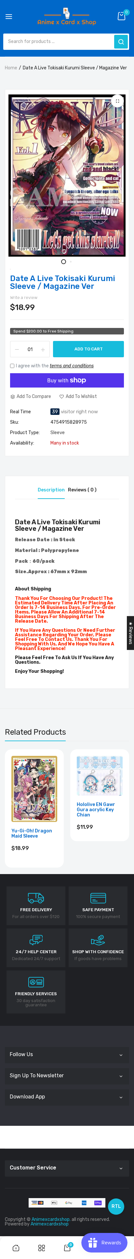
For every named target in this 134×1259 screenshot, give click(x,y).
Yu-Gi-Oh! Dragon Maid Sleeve (31, 833)
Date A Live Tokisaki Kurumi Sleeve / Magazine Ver (62, 282)
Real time (20, 412)
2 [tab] (70, 261)
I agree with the (55, 366)
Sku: (14, 422)
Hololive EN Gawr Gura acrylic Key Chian (96, 810)
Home (11, 68)
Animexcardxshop (50, 1224)
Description (51, 490)
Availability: (22, 443)
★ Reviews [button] (130, 633)
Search (121, 42)
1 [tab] (63, 261)
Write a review (23, 297)
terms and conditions (72, 366)
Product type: (25, 433)
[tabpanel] (67, 175)
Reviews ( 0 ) (82, 490)
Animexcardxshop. (51, 1219)
